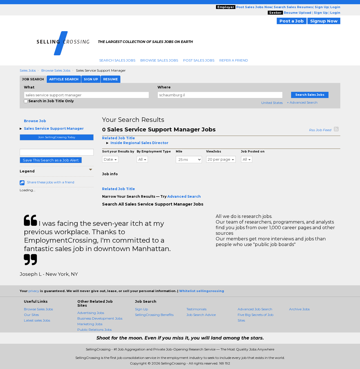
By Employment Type (154, 151)
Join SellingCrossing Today (56, 137)
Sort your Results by (118, 151)
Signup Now (324, 21)
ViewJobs (213, 151)
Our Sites (31, 315)
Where (164, 87)
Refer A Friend (233, 60)
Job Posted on (252, 151)
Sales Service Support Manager (54, 128)
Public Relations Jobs (94, 329)
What (29, 87)
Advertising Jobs (90, 313)
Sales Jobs (28, 70)
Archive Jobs (299, 309)
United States (272, 103)
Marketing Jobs (89, 324)
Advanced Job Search (255, 309)
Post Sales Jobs (198, 60)
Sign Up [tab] (91, 79)
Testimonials (196, 309)
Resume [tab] (110, 79)
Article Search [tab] (63, 79)
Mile (179, 151)
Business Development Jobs (99, 318)
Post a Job (292, 21)
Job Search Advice (201, 315)
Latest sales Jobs (37, 320)
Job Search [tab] (33, 79)
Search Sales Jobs (117, 60)
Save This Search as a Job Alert (51, 160)
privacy (33, 291)
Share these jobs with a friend (50, 182)
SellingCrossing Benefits (154, 315)
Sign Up (141, 309)
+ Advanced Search (302, 102)
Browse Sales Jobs (159, 60)
